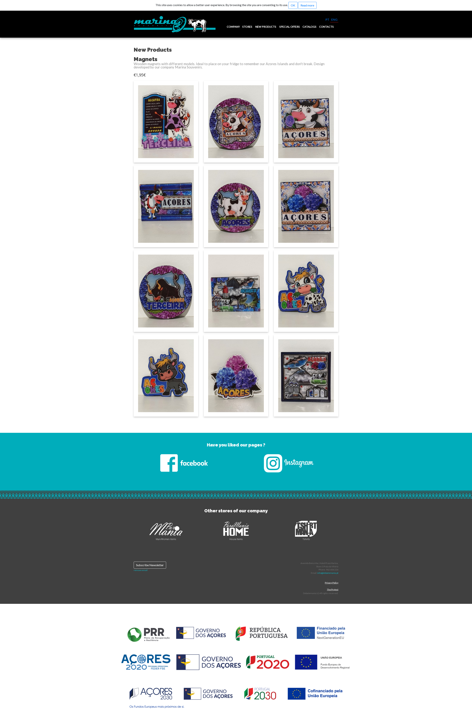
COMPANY (233, 26)
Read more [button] (307, 5)
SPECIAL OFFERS (289, 26)
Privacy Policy (331, 582)
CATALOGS (309, 26)
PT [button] (327, 19)
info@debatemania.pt (327, 573)
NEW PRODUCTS (265, 26)
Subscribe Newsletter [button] (150, 565)
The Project (332, 589)
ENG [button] (334, 19)
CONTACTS (326, 26)
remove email (141, 570)
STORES (247, 26)
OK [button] (293, 5)
